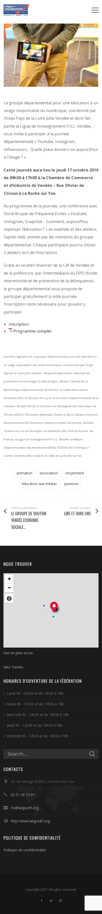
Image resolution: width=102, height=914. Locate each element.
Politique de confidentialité (24, 850)
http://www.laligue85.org (30, 821)
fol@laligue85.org (25, 807)
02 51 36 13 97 (23, 794)
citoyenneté (74, 473)
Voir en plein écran (18, 653)
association (49, 473)
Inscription (19, 324)
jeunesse (71, 483)
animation (24, 473)
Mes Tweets (13, 667)
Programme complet (32, 331)
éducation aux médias (39, 483)
